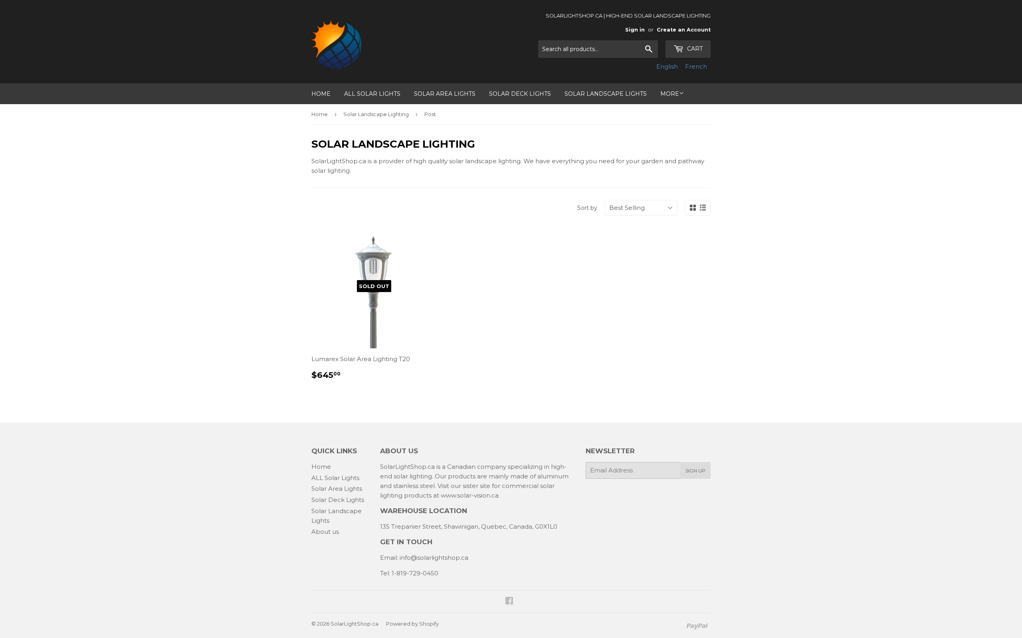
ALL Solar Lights (372, 93)
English (667, 66)
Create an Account (684, 30)
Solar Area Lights (444, 93)
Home (321, 93)
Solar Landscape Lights (605, 93)
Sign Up (695, 471)
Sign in (635, 30)
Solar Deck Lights (520, 93)
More (669, 93)
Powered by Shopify (412, 623)
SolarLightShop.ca (354, 623)
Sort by (587, 207)
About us (325, 531)
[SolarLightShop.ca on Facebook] (509, 601)
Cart (694, 48)
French (696, 66)
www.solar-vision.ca (470, 495)
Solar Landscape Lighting (376, 114)
